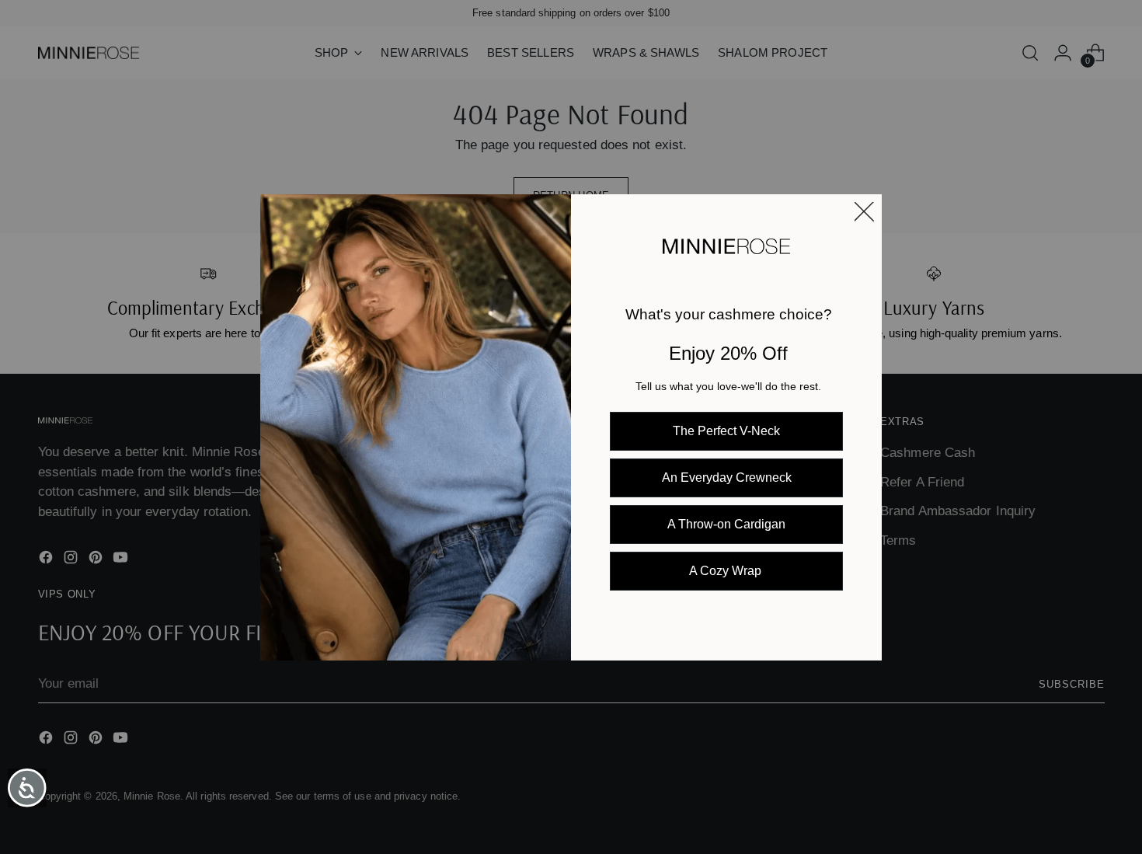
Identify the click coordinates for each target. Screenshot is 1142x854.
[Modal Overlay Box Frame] (571, 427)
